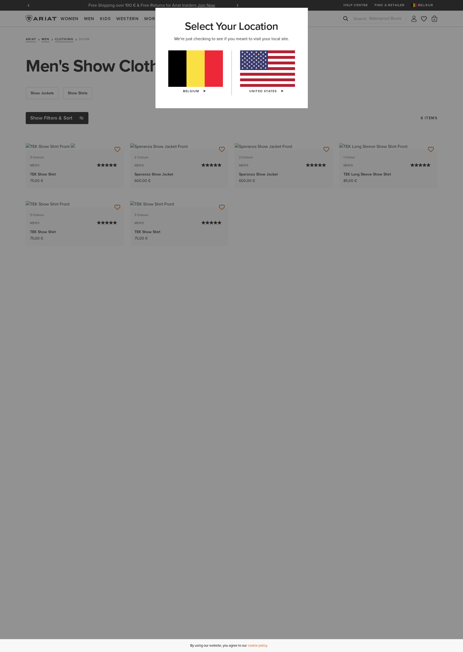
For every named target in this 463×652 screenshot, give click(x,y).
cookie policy (257, 645)
